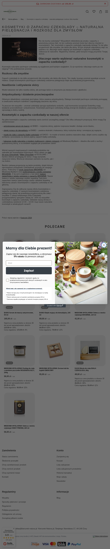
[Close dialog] (104, 245)
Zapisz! (29, 271)
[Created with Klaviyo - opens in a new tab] (55, 305)
